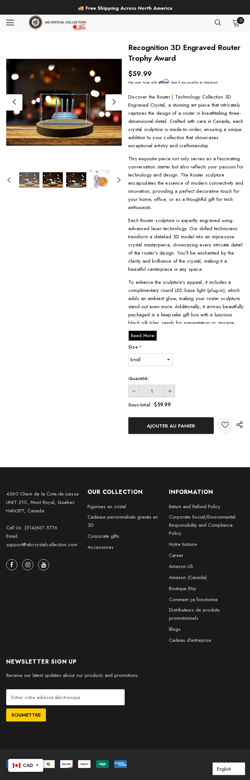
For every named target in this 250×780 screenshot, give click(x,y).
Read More (142, 335)
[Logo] (58, 23)
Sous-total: (139, 404)
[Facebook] (11, 564)
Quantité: (138, 378)
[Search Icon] (218, 23)
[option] (125, 8)
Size (135, 346)
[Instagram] (27, 564)
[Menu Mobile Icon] (10, 23)
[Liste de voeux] (225, 425)
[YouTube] (43, 564)
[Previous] (14, 102)
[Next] (113, 102)
